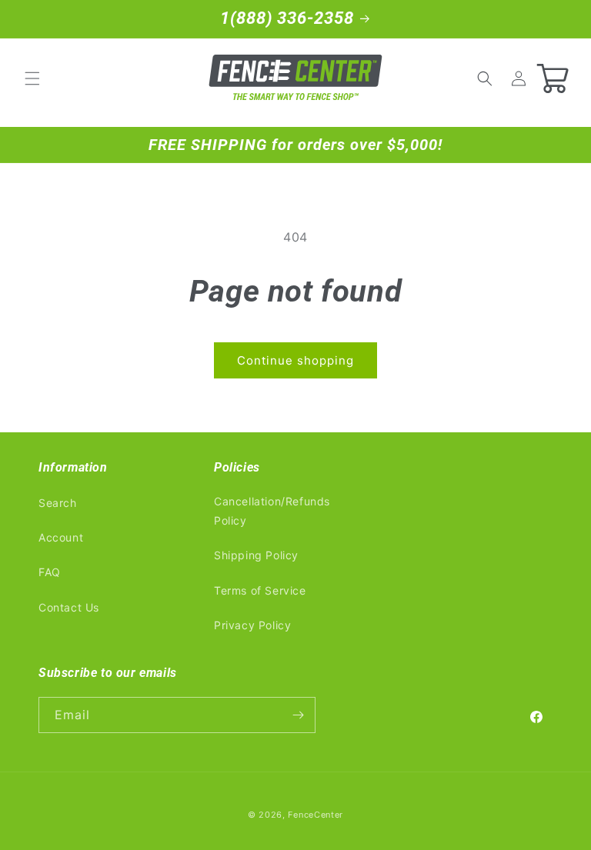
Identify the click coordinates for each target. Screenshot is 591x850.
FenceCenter (315, 814)
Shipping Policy (256, 555)
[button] (32, 78)
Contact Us (68, 607)
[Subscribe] (298, 715)
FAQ (49, 571)
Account (60, 537)
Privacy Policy (252, 625)
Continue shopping (295, 360)
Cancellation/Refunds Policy (272, 511)
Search (57, 502)
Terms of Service (260, 590)
